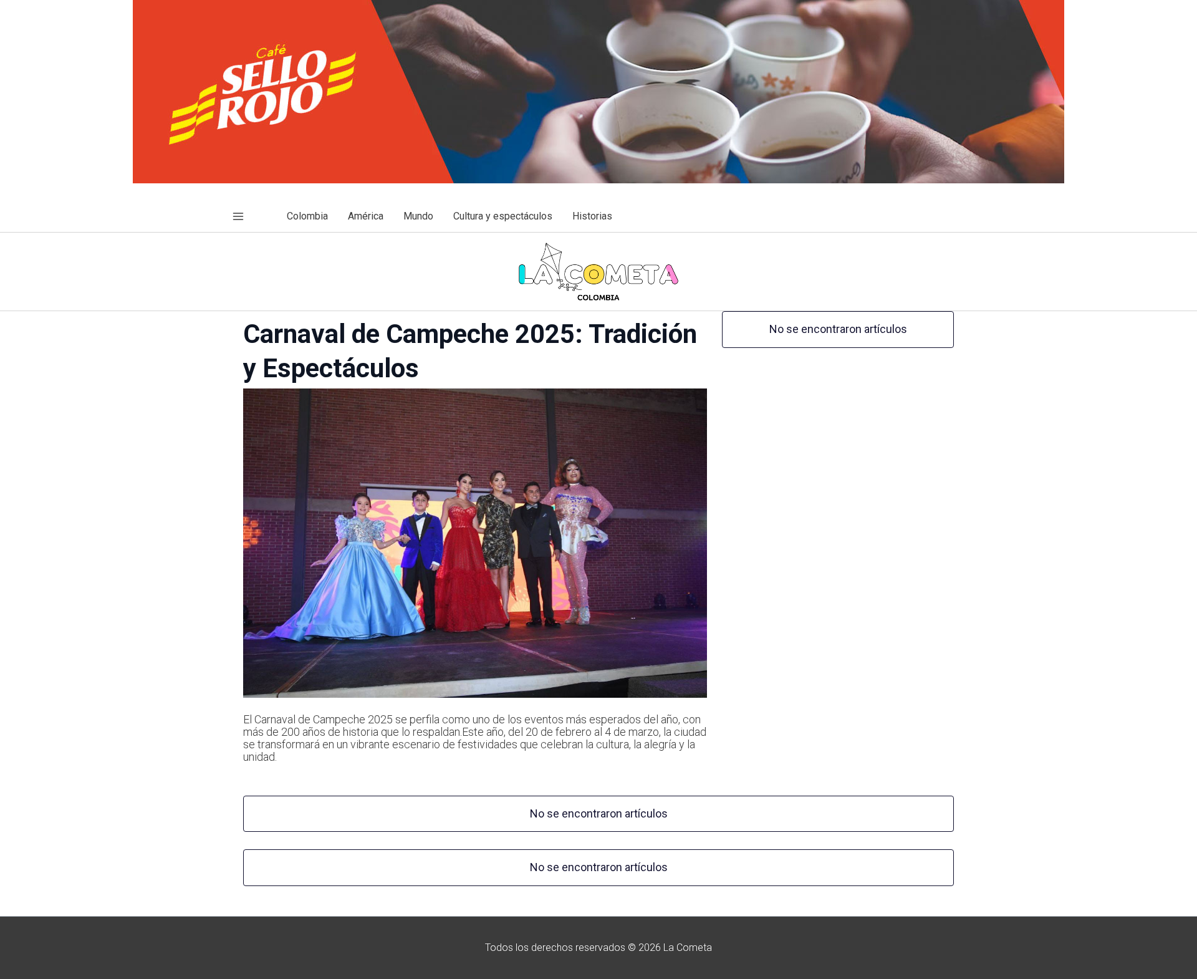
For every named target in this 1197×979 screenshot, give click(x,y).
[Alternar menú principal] (238, 216)
